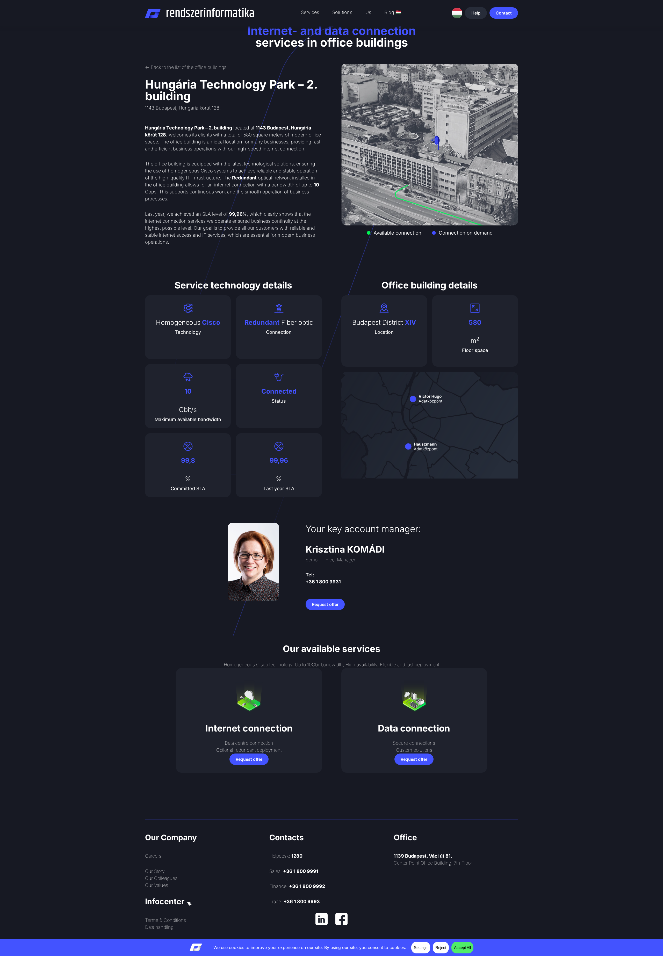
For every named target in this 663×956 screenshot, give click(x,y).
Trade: (294, 901)
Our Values (156, 885)
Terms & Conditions (165, 920)
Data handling (159, 927)
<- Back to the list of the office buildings (185, 67)
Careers (153, 856)
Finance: (297, 886)
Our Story (155, 871)
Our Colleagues (161, 878)
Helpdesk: (285, 856)
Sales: (293, 871)
